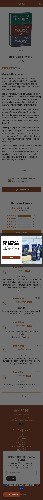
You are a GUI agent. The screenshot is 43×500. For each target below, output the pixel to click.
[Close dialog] (41, 237)
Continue (11, 257)
